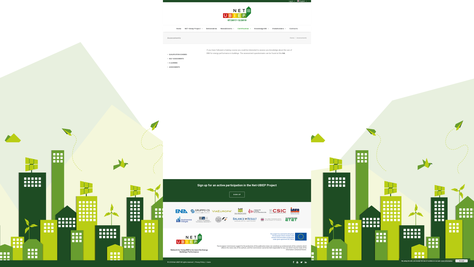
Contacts (293, 29)
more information (447, 261)
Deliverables (211, 29)
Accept (461, 261)
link (283, 53)
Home (178, 29)
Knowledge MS (260, 29)
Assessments (174, 67)
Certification (243, 29)
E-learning (173, 63)
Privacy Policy (200, 262)
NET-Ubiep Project (193, 29)
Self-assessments (176, 59)
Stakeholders (278, 29)
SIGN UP (237, 194)
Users (209, 262)
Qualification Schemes (178, 54)
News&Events (226, 29)
